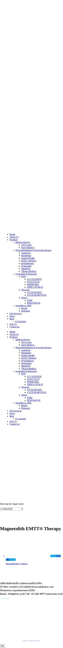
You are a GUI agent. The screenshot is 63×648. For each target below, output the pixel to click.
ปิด (2, 646)
